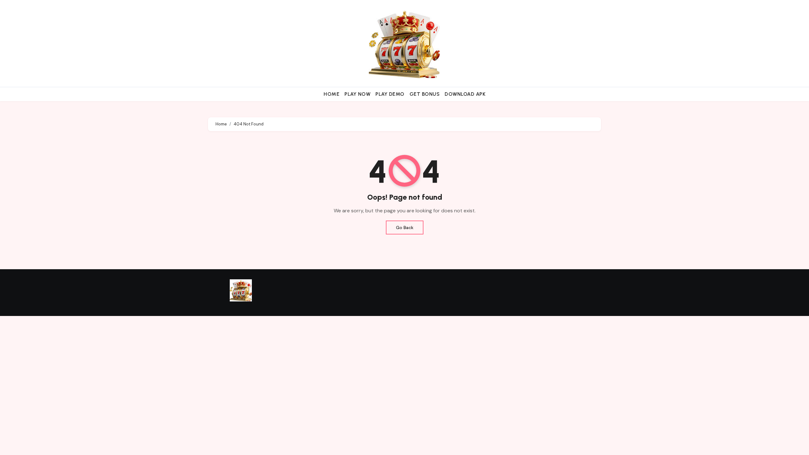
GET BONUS (425, 94)
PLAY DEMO (389, 94)
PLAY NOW (357, 94)
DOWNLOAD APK (465, 94)
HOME (331, 94)
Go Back (404, 227)
